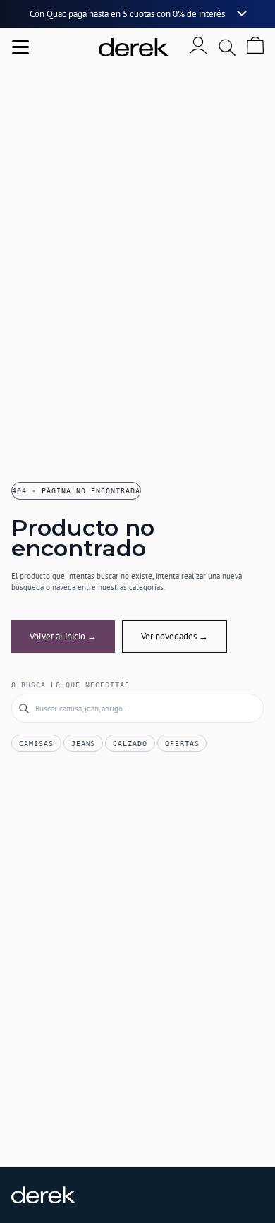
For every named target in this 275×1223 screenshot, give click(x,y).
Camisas (36, 743)
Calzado (130, 743)
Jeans (83, 743)
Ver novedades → (174, 636)
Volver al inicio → (63, 636)
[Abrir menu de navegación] (20, 47)
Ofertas (182, 743)
